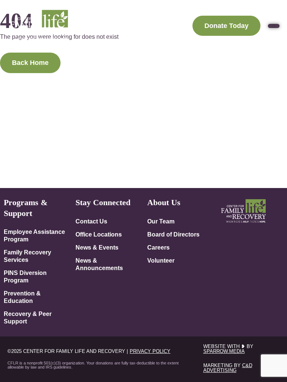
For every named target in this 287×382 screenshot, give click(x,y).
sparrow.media (224, 351)
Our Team (161, 221)
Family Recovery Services (27, 256)
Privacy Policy (150, 351)
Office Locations (98, 234)
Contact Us (91, 221)
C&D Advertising (227, 368)
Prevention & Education (22, 297)
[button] (274, 26)
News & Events (96, 247)
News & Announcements (99, 264)
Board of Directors (173, 234)
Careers (158, 247)
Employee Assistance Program (34, 235)
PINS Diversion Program (25, 276)
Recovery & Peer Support (28, 317)
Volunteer (161, 260)
